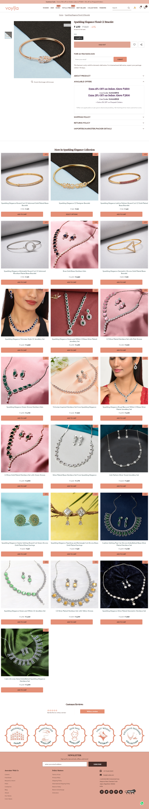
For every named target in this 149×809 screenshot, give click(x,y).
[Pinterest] (116, 792)
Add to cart (22, 214)
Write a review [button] (92, 711)
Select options (72, 214)
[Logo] (12, 8)
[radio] (78, 38)
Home (61, 15)
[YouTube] (121, 792)
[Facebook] (102, 792)
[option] (74, 2)
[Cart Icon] (144, 7)
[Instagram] (111, 792)
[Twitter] (107, 792)
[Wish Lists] (134, 45)
